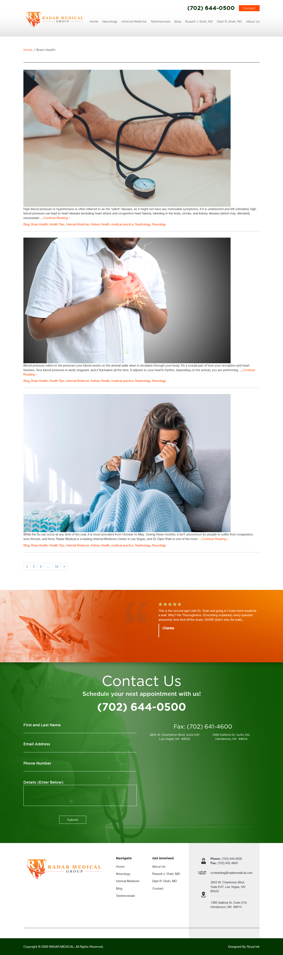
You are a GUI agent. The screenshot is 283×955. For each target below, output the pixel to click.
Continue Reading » (56, 218)
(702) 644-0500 (211, 8)
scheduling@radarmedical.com (231, 872)
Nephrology (142, 224)
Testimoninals (160, 21)
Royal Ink (253, 946)
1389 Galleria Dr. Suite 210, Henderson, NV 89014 (231, 736)
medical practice (122, 224)
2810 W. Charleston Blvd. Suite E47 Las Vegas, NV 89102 (175, 736)
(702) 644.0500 (226, 858)
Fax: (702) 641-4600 (203, 726)
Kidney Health (100, 224)
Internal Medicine (134, 21)
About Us (253, 21)
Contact (249, 8)
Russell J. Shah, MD (199, 21)
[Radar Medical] (54, 19)
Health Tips (56, 224)
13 (56, 566)
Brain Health (39, 224)
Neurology (109, 21)
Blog (177, 21)
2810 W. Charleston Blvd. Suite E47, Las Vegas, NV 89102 (228, 886)
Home (94, 21)
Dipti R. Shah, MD (229, 21)
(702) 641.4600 (224, 863)
